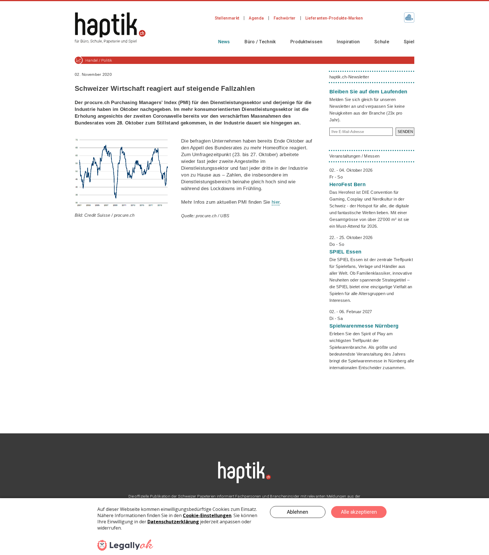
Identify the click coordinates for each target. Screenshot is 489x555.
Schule (381, 41)
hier (276, 202)
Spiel (409, 41)
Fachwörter (285, 18)
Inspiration (348, 41)
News (224, 41)
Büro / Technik (260, 41)
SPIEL (345, 252)
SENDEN (405, 132)
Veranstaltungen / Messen (354, 156)
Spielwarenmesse (363, 326)
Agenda (256, 18)
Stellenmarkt (227, 18)
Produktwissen (306, 41)
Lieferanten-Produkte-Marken (334, 18)
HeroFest (347, 184)
